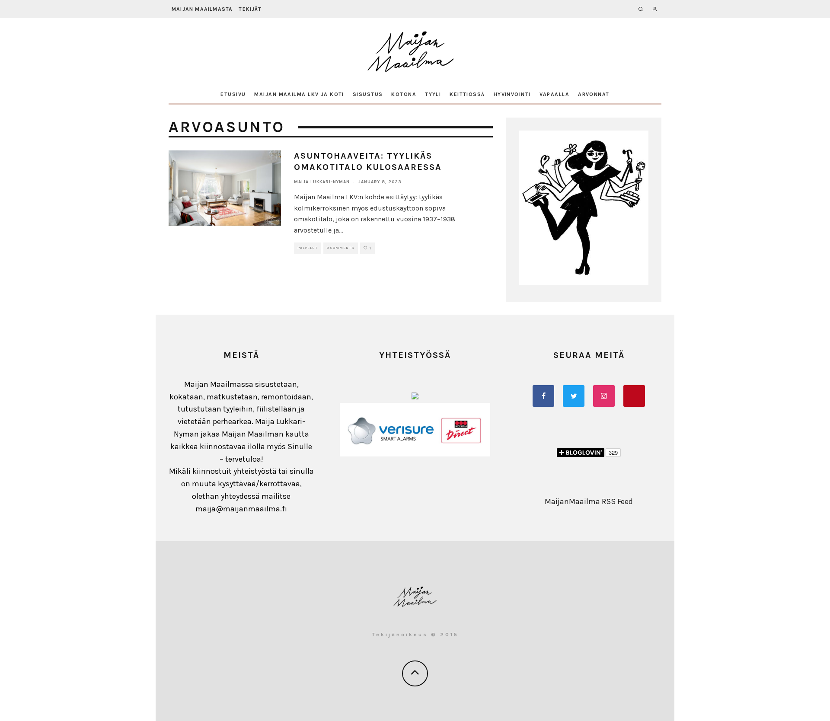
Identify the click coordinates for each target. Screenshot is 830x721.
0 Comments (340, 248)
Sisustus (368, 94)
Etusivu (233, 94)
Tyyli (433, 94)
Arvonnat (594, 94)
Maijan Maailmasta (202, 9)
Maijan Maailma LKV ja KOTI (299, 94)
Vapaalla (555, 94)
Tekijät (250, 9)
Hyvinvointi (512, 94)
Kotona (403, 94)
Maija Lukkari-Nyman (322, 182)
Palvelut (307, 248)
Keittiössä (467, 94)
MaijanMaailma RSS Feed (589, 501)
